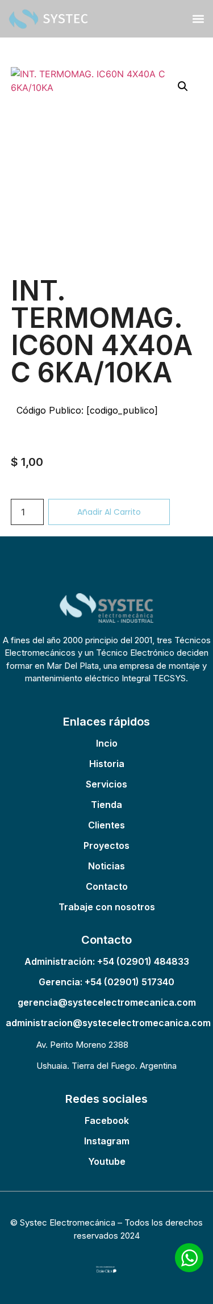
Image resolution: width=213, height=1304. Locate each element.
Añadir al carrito (109, 512)
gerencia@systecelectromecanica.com (107, 1002)
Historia (106, 763)
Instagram (107, 1141)
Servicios (106, 784)
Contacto (107, 886)
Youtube (107, 1161)
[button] (198, 18)
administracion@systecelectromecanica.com (108, 1022)
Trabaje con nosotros (107, 907)
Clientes (106, 825)
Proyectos (106, 845)
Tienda (106, 804)
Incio (107, 743)
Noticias (106, 866)
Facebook (107, 1120)
